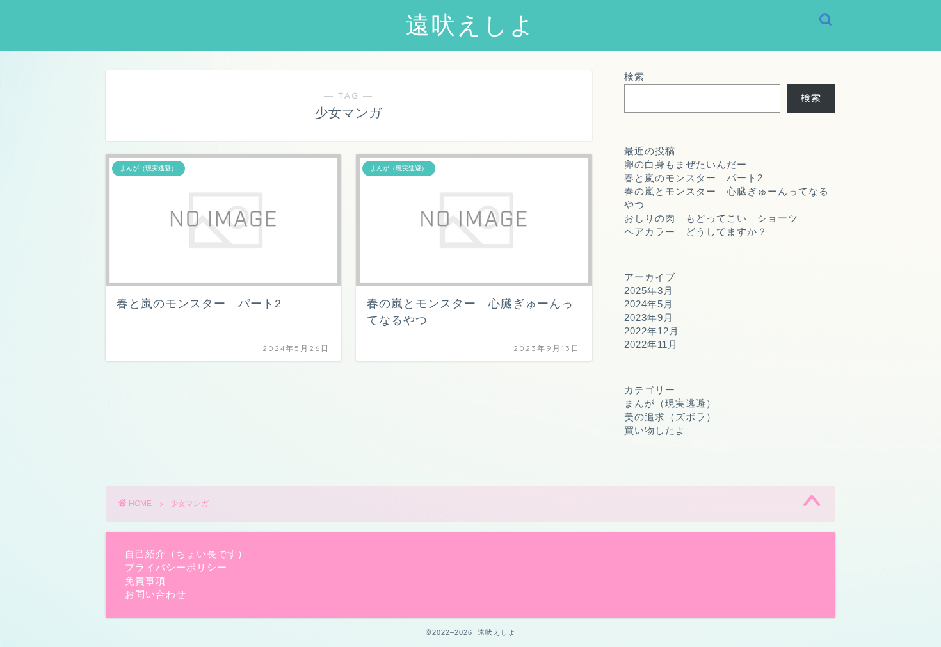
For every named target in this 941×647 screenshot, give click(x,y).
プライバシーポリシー (176, 567)
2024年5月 (648, 304)
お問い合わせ (155, 594)
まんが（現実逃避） (670, 403)
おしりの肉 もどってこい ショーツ (711, 218)
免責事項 (145, 580)
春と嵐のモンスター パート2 (693, 177)
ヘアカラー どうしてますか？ (696, 231)
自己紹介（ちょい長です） (186, 553)
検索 (634, 76)
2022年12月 (651, 330)
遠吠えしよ (471, 24)
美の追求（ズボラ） (670, 416)
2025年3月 (648, 290)
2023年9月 (648, 317)
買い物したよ (655, 430)
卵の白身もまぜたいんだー (685, 164)
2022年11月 (651, 344)
